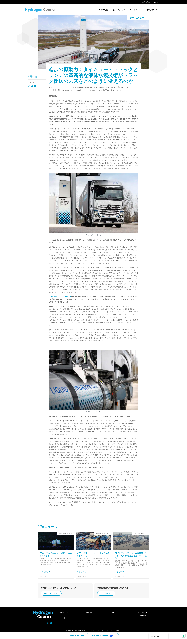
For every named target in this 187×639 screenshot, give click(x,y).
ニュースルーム (135, 10)
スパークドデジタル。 (114, 630)
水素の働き (89, 612)
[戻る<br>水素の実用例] (28, 76)
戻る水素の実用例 (33, 76)
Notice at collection (77, 636)
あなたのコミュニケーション (61, 296)
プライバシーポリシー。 (94, 630)
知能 (113, 612)
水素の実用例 (104, 10)
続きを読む (44, 572)
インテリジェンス (119, 10)
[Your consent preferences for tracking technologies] (183, 635)
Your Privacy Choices (100, 636)
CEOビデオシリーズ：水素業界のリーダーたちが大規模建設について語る (131, 555)
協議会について (152, 10)
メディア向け (142, 615)
